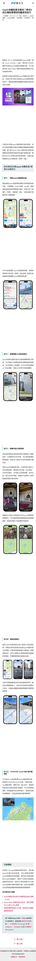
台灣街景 (27, 18)
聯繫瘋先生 (14, 957)
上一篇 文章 (18, 939)
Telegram (8, 927)
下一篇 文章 (18, 944)
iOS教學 (5, 16)
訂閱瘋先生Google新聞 (20, 924)
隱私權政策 (22, 957)
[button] (33, 3)
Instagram (17, 927)
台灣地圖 (19, 18)
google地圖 (10, 18)
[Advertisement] (18, 39)
